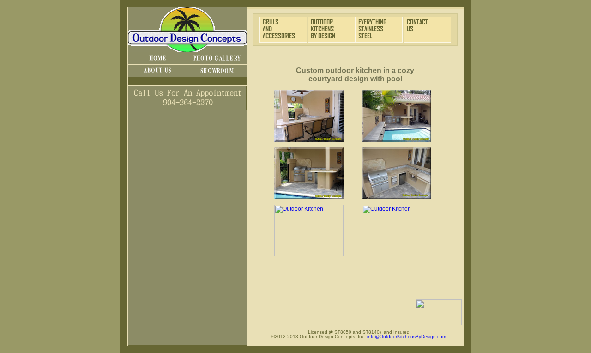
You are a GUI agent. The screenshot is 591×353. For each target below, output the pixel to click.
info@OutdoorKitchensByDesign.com (406, 336)
